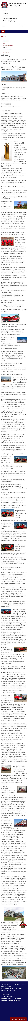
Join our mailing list (18, 1019)
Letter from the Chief (8, 38)
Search (21, 26)
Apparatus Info (6, 52)
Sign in (18, 1000)
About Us (3, 36)
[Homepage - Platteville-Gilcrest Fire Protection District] (14, 4)
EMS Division (6, 41)
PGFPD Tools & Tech (7, 50)
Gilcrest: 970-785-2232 (9, 21)
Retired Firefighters (8, 45)
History (5, 47)
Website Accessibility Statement (11, 998)
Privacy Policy (5, 994)
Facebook (6, 11)
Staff (4, 43)
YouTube (5, 13)
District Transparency (8, 996)
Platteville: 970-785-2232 (10, 18)
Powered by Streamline (8, 1000)
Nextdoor (5, 16)
